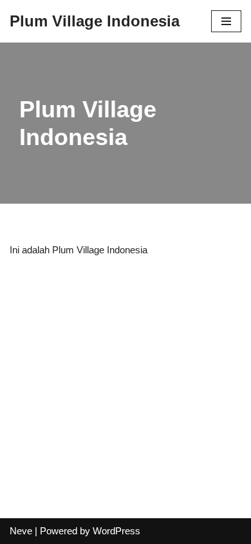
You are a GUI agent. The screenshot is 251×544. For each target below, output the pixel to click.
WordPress (116, 530)
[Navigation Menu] (226, 21)
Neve (21, 530)
